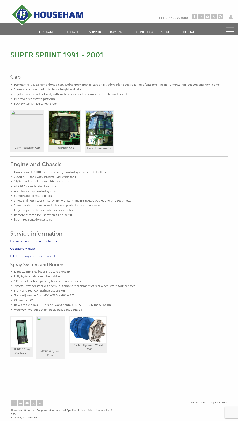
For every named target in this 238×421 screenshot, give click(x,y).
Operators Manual (22, 248)
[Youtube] (207, 16)
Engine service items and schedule (34, 241)
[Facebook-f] (194, 16)
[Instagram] (220, 16)
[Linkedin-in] (201, 16)
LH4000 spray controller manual (32, 256)
